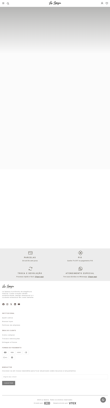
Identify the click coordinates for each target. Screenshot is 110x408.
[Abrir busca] (8, 3)
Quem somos (7, 318)
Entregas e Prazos (9, 342)
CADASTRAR (8, 383)
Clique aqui (39, 277)
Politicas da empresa (11, 325)
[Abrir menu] (3, 3)
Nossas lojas (7, 321)
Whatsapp (102, 398)
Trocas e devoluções (11, 339)
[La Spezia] (55, 3)
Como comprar (8, 335)
